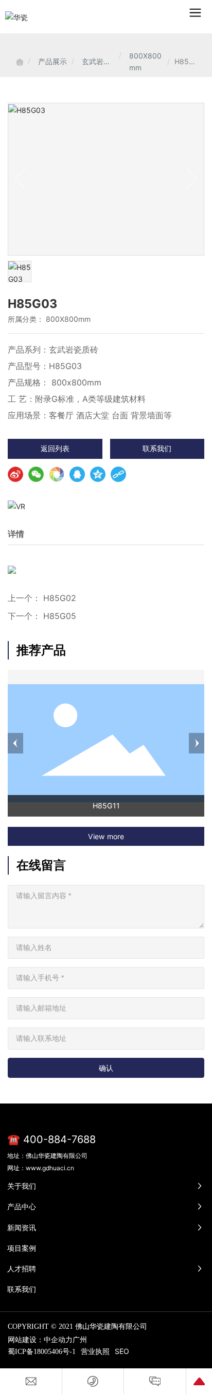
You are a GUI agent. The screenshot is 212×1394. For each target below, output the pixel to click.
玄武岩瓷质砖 (96, 62)
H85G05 (59, 616)
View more (106, 836)
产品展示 (52, 61)
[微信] (36, 474)
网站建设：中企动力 (40, 1339)
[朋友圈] (56, 474)
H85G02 (59, 598)
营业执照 (95, 1351)
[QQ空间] (97, 474)
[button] (15, 743)
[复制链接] (118, 474)
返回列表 (55, 448)
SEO (122, 1351)
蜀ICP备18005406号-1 (42, 1352)
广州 (80, 1339)
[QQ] (77, 474)
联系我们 (157, 448)
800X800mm (145, 61)
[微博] (15, 474)
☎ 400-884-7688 (51, 1139)
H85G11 (106, 805)
